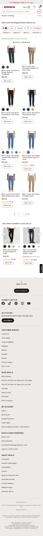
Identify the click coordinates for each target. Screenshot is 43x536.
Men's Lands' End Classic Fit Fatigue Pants (31, 195)
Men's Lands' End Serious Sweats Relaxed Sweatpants (11, 72)
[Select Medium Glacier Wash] (7, 152)
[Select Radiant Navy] (28, 109)
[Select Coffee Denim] (33, 246)
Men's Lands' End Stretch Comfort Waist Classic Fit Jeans (10, 157)
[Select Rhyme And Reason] (24, 246)
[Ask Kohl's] (39, 11)
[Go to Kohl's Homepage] (9, 7)
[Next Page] (25, 214)
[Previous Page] (14, 214)
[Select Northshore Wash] (12, 152)
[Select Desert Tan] (32, 109)
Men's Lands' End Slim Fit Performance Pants (31, 113)
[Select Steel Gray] (3, 67)
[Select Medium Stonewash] (16, 152)
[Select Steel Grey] (9, 246)
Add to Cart (7, 81)
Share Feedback (21, 290)
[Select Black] (3, 109)
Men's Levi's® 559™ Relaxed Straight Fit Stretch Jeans (30, 251)
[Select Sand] (13, 246)
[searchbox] (18, 11)
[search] (4, 11)
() (33, 165)
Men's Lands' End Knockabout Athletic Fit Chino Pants (30, 68)
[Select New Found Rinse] (29, 246)
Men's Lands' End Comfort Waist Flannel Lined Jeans (11, 195)
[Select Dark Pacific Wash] (3, 152)
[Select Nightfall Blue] (7, 67)
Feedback (41, 268)
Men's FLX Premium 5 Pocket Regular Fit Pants (10, 251)
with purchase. (21, 2)
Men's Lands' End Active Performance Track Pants (10, 113)
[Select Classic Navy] (7, 109)
